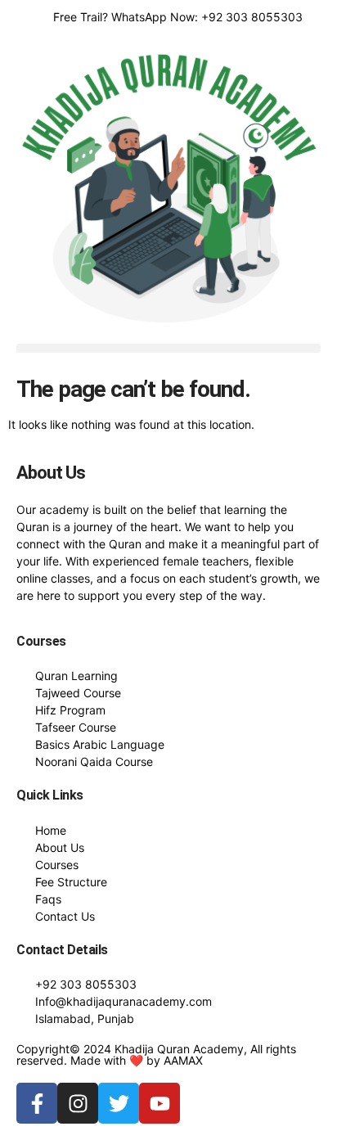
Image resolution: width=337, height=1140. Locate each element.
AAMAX (183, 1060)
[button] (168, 348)
